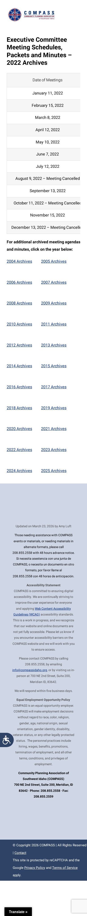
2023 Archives (53, 450)
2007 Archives (53, 282)
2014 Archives (19, 366)
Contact (20, 852)
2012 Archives (19, 345)
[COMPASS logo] (31, 9)
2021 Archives (53, 429)
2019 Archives (53, 408)
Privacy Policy (34, 867)
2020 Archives (19, 429)
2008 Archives (19, 303)
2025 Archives (53, 471)
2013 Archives (53, 345)
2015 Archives (53, 366)
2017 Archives (53, 387)
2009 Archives (53, 303)
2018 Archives (19, 408)
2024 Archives (19, 471)
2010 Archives (19, 324)
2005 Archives (53, 261)
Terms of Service (65, 867)
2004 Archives (19, 261)
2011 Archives (53, 324)
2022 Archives (19, 450)
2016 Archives (19, 387)
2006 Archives (19, 282)
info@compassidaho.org (29, 670)
